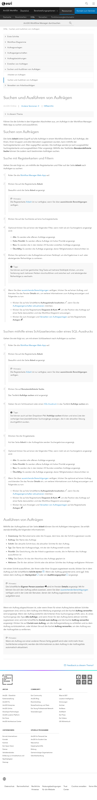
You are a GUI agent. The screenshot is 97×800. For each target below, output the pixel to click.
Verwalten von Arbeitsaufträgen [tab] (21, 85)
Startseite (7, 17)
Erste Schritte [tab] (13, 36)
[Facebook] (78, 677)
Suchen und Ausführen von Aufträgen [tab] (23, 69)
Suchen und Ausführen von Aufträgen (24, 29)
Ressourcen (67, 11)
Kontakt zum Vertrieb (86, 11)
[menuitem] (17, 695)
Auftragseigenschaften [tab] (17, 53)
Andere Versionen (29, 106)
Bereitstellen (21, 17)
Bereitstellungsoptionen (44, 11)
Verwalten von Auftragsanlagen (53, 317)
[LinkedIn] (90, 677)
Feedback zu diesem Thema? (80, 665)
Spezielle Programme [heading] (39, 730)
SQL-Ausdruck (50, 404)
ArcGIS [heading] (5, 689)
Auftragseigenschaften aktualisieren (28, 306)
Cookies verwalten (78, 786)
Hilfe (33, 17)
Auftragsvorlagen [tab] (14, 47)
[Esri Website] (7, 4)
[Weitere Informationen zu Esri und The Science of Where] (8, 680)
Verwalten (43, 17)
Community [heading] (35, 689)
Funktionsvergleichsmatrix (62, 17)
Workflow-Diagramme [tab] (16, 42)
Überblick (24, 11)
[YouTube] (90, 682)
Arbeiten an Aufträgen (17, 75)
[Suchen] (86, 3)
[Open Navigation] (93, 3)
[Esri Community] (78, 682)
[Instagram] (84, 682)
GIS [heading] (60, 689)
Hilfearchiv (48, 106)
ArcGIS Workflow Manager (15, 10)
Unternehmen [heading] (8, 730)
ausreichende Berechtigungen (35, 290)
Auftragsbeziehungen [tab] (16, 58)
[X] (84, 677)
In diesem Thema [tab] (15, 114)
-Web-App (33, 175)
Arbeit (29, 202)
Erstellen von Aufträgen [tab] (17, 64)
